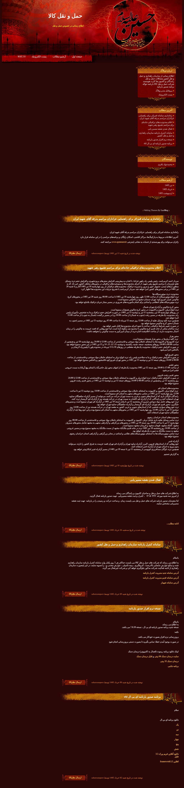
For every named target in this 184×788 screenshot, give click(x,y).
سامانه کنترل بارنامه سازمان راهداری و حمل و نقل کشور (129, 544)
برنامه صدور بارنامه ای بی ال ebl (158, 143)
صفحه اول (77, 56)
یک (177, 724)
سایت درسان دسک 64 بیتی (167, 656)
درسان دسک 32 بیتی (169, 661)
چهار (176, 739)
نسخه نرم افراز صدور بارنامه (159, 139)
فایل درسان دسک (144, 656)
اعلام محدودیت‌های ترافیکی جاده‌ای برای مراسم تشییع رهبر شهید (157, 123)
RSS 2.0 (22, 56)
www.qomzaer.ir (119, 242)
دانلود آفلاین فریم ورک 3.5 (167, 754)
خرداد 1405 (167, 189)
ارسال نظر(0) (75, 253)
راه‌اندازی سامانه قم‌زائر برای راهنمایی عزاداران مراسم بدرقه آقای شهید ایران (156, 117)
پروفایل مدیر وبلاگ (164, 90)
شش (176, 749)
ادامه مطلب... (173, 523)
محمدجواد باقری (165, 164)
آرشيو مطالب (59, 56)
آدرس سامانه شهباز (169, 582)
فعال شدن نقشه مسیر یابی (160, 129)
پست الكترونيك (39, 56)
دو (178, 729)
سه (177, 734)
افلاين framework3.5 (169, 761)
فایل (177, 756)
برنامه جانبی (173, 666)
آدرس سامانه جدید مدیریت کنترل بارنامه (161, 573)
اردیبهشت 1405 (165, 193)
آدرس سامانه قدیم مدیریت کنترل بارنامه (161, 578)
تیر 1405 (168, 185)
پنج (177, 744)
